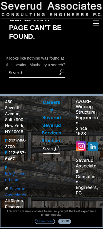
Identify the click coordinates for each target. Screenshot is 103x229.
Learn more (45, 221)
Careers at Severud (51, 110)
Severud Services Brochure (52, 133)
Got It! (64, 221)
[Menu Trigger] (96, 23)
